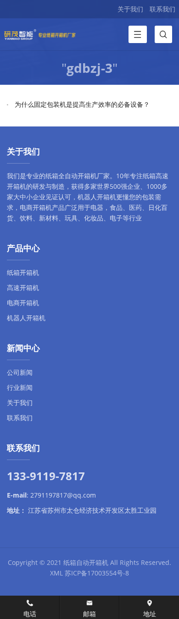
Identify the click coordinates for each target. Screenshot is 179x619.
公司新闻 (20, 372)
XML (56, 573)
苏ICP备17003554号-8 (97, 573)
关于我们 (130, 9)
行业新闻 (20, 387)
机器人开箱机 (97, 196)
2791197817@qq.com (63, 495)
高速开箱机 (23, 287)
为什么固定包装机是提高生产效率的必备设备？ (82, 104)
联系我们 (162, 9)
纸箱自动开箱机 (85, 562)
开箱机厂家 (94, 175)
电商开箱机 (36, 207)
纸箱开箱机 (23, 272)
